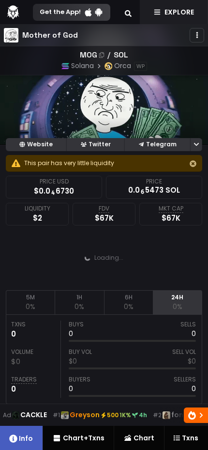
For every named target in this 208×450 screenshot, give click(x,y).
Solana (82, 65)
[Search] (128, 12)
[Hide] (193, 163)
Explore (179, 12)
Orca (122, 65)
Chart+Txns (83, 438)
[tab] (30, 302)
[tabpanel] (104, 359)
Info (26, 438)
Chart (144, 438)
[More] (197, 35)
